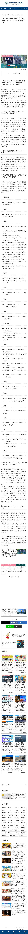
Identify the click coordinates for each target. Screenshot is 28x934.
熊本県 (4, 573)
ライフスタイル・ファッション (9, 564)
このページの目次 (12, 73)
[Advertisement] (14, 39)
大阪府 (4, 571)
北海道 (4, 566)
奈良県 (14, 571)
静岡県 (10, 569)
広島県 (19, 571)
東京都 (24, 566)
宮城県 (9, 566)
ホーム (7, 927)
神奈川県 (4, 569)
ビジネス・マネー (21, 564)
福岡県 (24, 571)
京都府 (20, 569)
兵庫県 (9, 571)
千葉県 (19, 566)
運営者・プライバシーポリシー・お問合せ (20, 928)
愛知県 (15, 569)
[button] (18, 626)
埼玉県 (14, 566)
